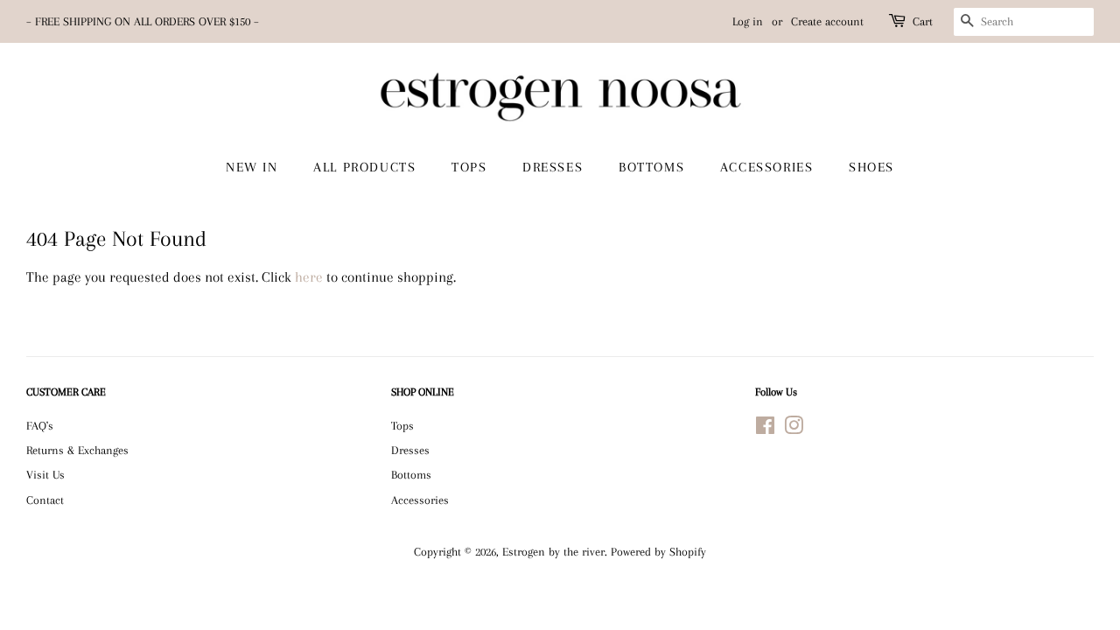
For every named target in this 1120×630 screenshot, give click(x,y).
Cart (923, 21)
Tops (402, 425)
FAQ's (39, 425)
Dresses (410, 450)
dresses (552, 167)
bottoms (651, 167)
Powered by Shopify (658, 551)
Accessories (420, 500)
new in (252, 167)
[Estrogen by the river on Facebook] (765, 429)
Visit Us (45, 474)
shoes (871, 167)
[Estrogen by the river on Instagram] (793, 429)
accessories (767, 167)
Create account (827, 21)
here (309, 277)
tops (469, 167)
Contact (45, 500)
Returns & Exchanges (77, 450)
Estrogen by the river (553, 551)
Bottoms (411, 474)
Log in (747, 21)
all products (364, 167)
